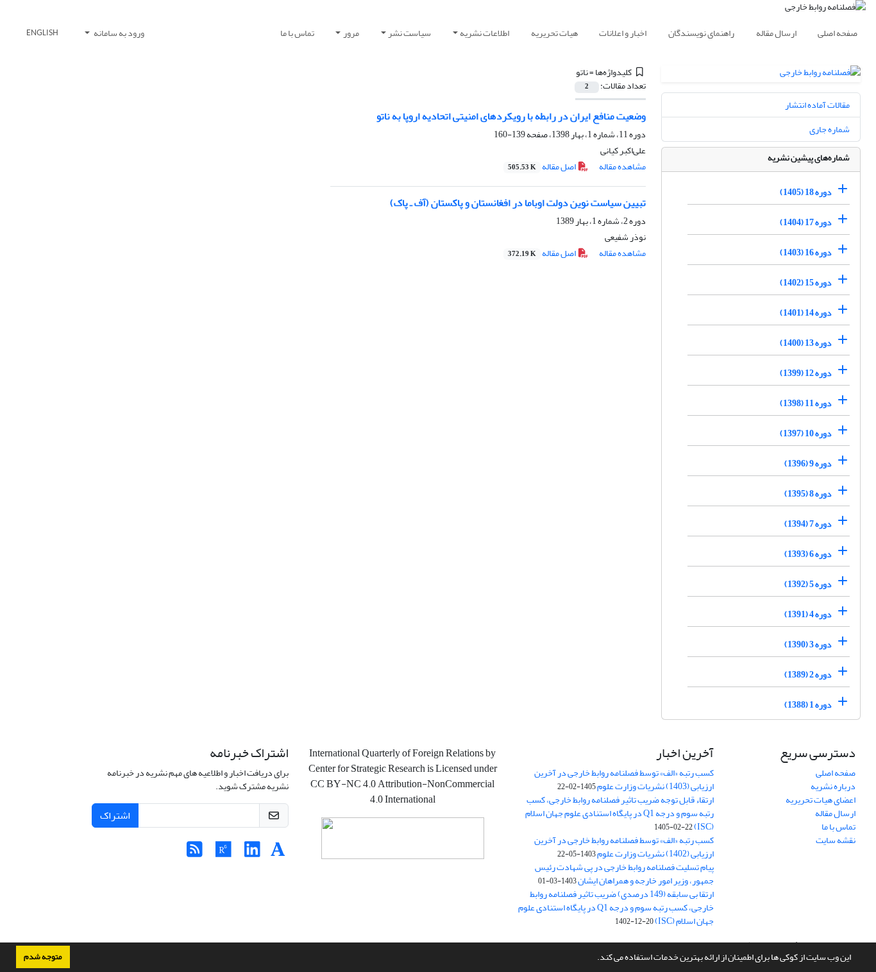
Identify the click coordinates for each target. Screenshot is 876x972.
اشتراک (115, 815)
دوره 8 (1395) (808, 493)
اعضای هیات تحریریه (820, 799)
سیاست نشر (409, 33)
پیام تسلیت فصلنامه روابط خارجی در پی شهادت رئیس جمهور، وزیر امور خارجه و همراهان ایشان (624, 873)
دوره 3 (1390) (808, 644)
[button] (594, 958)
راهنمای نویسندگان (701, 33)
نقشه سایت (835, 840)
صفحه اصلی (837, 33)
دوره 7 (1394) (808, 524)
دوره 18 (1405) (806, 192)
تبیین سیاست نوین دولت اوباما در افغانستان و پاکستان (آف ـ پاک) (518, 202)
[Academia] (278, 853)
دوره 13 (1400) (806, 343)
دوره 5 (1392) (808, 584)
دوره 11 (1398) (806, 403)
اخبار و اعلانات (622, 33)
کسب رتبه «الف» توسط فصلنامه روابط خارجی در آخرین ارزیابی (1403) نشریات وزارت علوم (624, 779)
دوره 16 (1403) (806, 252)
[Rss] (194, 853)
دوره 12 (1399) (806, 373)
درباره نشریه (833, 786)
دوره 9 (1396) (808, 463)
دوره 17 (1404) (806, 222)
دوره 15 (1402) (806, 282)
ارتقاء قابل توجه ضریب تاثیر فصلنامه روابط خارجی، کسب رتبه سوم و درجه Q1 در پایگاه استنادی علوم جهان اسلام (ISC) (619, 813)
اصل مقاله (542, 166)
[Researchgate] (223, 853)
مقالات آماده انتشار (817, 105)
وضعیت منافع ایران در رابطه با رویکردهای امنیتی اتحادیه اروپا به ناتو (511, 116)
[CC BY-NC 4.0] (402, 841)
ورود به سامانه (118, 33)
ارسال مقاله (776, 33)
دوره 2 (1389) (808, 674)
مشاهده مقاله (622, 166)
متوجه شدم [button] (43, 956)
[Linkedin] (252, 853)
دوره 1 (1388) (808, 704)
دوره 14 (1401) (806, 312)
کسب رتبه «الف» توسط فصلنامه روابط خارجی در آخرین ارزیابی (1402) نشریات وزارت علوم (624, 846)
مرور (351, 33)
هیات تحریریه (554, 33)
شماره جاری (829, 129)
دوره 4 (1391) (808, 614)
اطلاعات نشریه (484, 33)
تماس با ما (297, 33)
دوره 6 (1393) (808, 554)
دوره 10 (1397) (806, 433)
